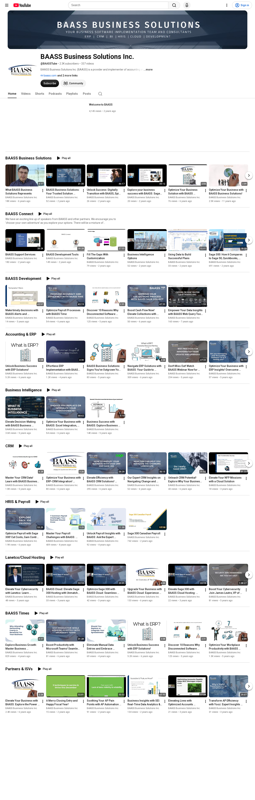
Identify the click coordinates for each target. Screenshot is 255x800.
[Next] (249, 175)
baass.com (50, 75)
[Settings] (227, 5)
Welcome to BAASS (101, 104)
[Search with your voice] (187, 5)
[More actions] (42, 190)
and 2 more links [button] (67, 75)
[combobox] (119, 5)
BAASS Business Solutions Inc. (21, 197)
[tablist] (127, 93)
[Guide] (6, 5)
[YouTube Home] (21, 5)
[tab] (12, 93)
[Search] (174, 5)
